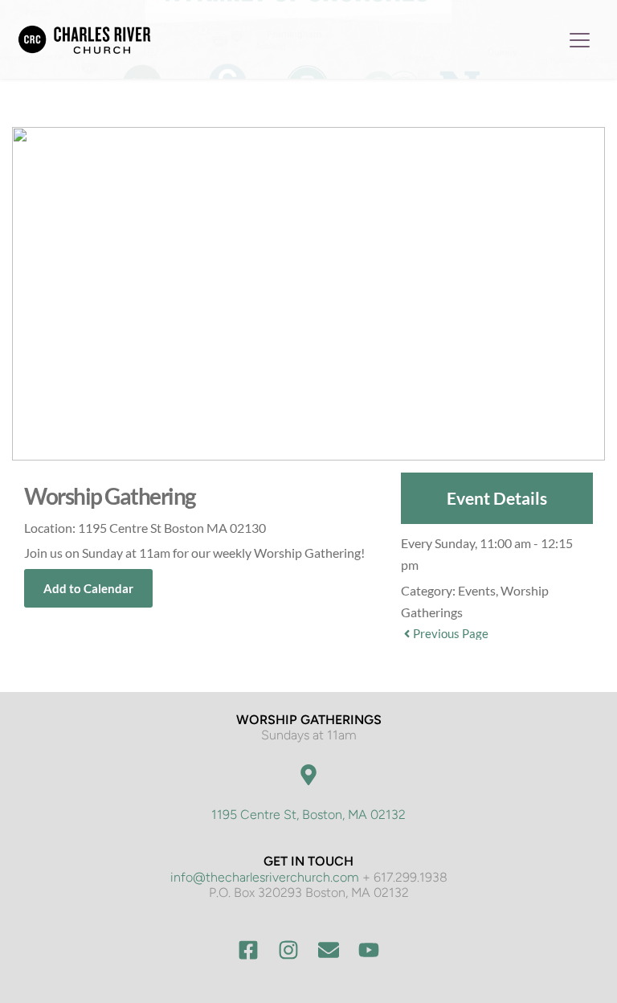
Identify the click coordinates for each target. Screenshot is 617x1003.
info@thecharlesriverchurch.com (264, 877)
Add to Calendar (88, 588)
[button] (580, 40)
